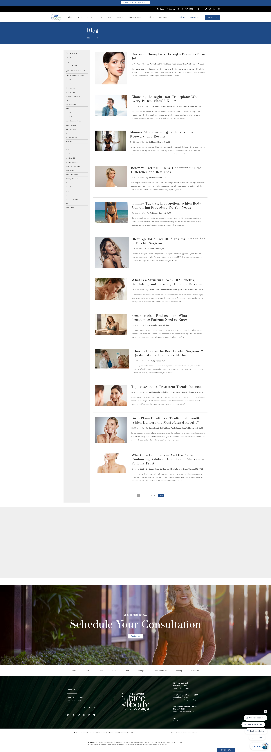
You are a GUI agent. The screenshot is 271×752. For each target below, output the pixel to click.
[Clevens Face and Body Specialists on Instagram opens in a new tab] (197, 9)
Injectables (69, 141)
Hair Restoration (71, 137)
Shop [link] (162, 9)
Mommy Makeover (72, 178)
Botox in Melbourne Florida (75, 75)
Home (89, 38)
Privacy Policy (187, 732)
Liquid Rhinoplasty (72, 162)
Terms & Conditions (176, 732)
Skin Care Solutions (72, 199)
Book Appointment (188, 17)
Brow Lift (69, 84)
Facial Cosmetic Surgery (74, 121)
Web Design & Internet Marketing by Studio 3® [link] (119, 732)
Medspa (119, 17)
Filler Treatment (71, 129)
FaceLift (68, 112)
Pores (67, 191)
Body (100, 17)
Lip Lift (68, 154)
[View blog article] (111, 68)
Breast (89, 17)
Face (80, 17)
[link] (185, 9)
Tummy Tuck (70, 207)
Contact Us (212, 17)
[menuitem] (197, 9)
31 (155, 496)
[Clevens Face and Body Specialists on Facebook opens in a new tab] (202, 9)
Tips (67, 203)
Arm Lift (68, 57)
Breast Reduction (71, 79)
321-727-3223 (163, 744)
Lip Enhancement (71, 150)
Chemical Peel (71, 88)
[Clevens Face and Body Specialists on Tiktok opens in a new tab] (206, 9)
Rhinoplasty (70, 187)
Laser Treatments (71, 145)
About (70, 17)
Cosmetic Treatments (73, 96)
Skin (67, 195)
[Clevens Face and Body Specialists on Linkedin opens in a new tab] (214, 9)
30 (151, 496)
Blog (96, 38)
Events (68, 100)
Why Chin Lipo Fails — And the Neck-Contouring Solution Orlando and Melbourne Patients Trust (168, 459)
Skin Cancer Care (135, 17)
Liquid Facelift (70, 158)
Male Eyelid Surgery (73, 166)
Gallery (151, 17)
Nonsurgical (70, 183)
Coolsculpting (70, 92)
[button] (171, 9)
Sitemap (194, 732)
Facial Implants (71, 125)
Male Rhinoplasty (72, 174)
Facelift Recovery (71, 117)
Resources (163, 17)
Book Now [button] (226, 750)
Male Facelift (70, 170)
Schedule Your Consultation (135, 622)
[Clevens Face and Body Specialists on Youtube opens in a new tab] (210, 9)
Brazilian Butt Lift (71, 66)
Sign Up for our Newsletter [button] (135, 3)
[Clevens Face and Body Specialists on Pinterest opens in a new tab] (218, 9)
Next (161, 496)
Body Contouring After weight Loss (76, 70)
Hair (109, 17)
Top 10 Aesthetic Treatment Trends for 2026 (166, 387)
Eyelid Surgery (71, 104)
